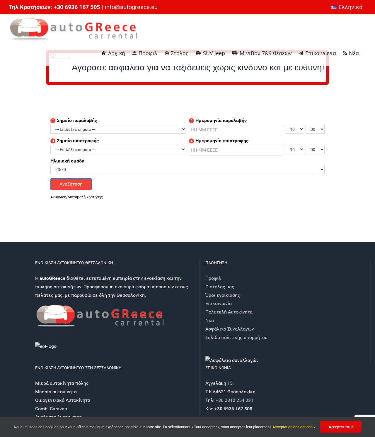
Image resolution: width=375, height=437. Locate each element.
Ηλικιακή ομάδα (67, 160)
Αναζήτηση (71, 184)
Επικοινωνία (218, 303)
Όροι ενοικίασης (222, 295)
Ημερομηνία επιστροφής (219, 140)
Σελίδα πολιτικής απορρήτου (236, 337)
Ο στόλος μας (219, 286)
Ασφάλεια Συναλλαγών (229, 329)
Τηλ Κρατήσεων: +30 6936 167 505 (54, 7)
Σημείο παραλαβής (74, 120)
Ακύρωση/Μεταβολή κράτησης (76, 197)
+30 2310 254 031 (234, 400)
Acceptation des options (292, 427)
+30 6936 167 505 (233, 408)
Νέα (209, 320)
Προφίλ (213, 278)
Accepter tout (341, 426)
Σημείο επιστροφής (75, 140)
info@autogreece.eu (131, 7)
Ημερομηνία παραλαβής (218, 120)
